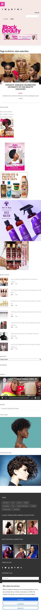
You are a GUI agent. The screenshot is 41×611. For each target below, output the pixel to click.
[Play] (2, 398)
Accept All (20, 599)
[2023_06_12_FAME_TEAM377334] (8, 527)
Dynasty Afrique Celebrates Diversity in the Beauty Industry (20, 87)
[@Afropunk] (8, 551)
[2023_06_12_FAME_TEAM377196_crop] (20, 527)
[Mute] (35, 398)
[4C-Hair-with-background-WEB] (20, 447)
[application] (20, 388)
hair (13, 506)
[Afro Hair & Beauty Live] (20, 39)
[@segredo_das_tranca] (32, 551)
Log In (37, 12)
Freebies (33, 506)
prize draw (16, 509)
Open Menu (2, 4)
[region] (20, 597)
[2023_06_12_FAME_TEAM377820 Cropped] (32, 527)
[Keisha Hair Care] (14, 269)
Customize (20, 604)
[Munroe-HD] (20, 485)
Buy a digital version (6, 114)
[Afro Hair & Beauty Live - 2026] (14, 170)
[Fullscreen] (38, 398)
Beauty (26, 502)
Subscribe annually (6, 117)
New (13, 502)
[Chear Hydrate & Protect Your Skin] (14, 199)
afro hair (19, 502)
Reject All (20, 608)
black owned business (22, 506)
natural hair (6, 502)
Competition (6, 506)
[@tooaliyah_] (20, 551)
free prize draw (6, 509)
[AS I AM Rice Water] (20, 240)
